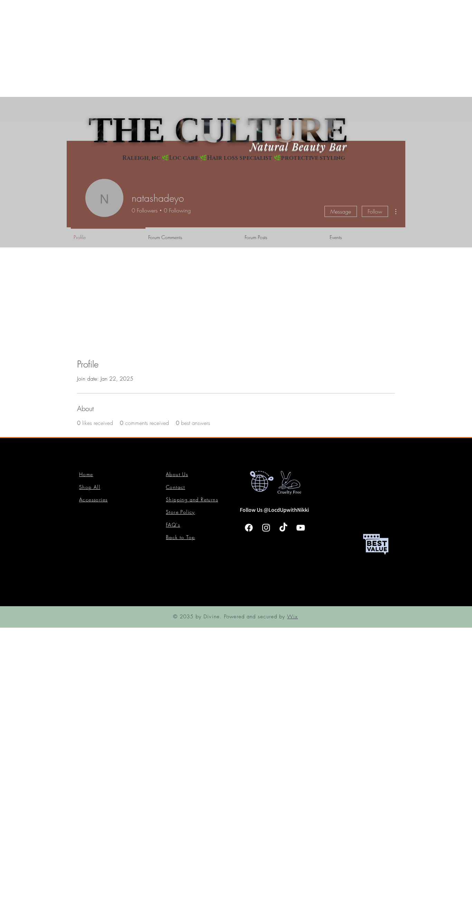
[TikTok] (283, 527)
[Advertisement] (207, 48)
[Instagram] (266, 527)
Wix (292, 616)
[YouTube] (300, 527)
